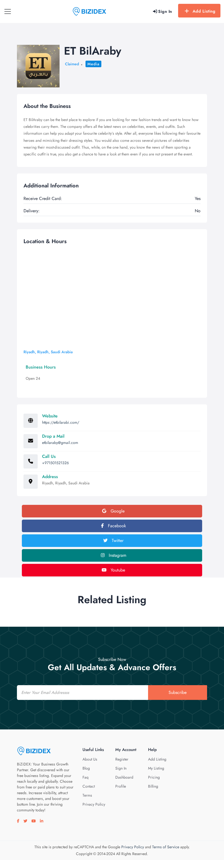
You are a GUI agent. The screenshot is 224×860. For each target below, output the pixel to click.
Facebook (116, 526)
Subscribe (178, 692)
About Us (89, 759)
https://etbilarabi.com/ (60, 422)
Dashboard (124, 777)
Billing (153, 786)
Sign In (120, 768)
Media (93, 64)
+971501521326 (55, 463)
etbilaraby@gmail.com (60, 442)
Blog (86, 768)
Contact (88, 786)
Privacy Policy (93, 804)
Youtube (117, 570)
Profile (120, 786)
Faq (85, 777)
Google (117, 511)
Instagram (116, 555)
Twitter (116, 540)
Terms (87, 795)
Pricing (154, 777)
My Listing (156, 768)
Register (121, 759)
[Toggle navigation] (8, 11)
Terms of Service (165, 847)
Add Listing (204, 11)
